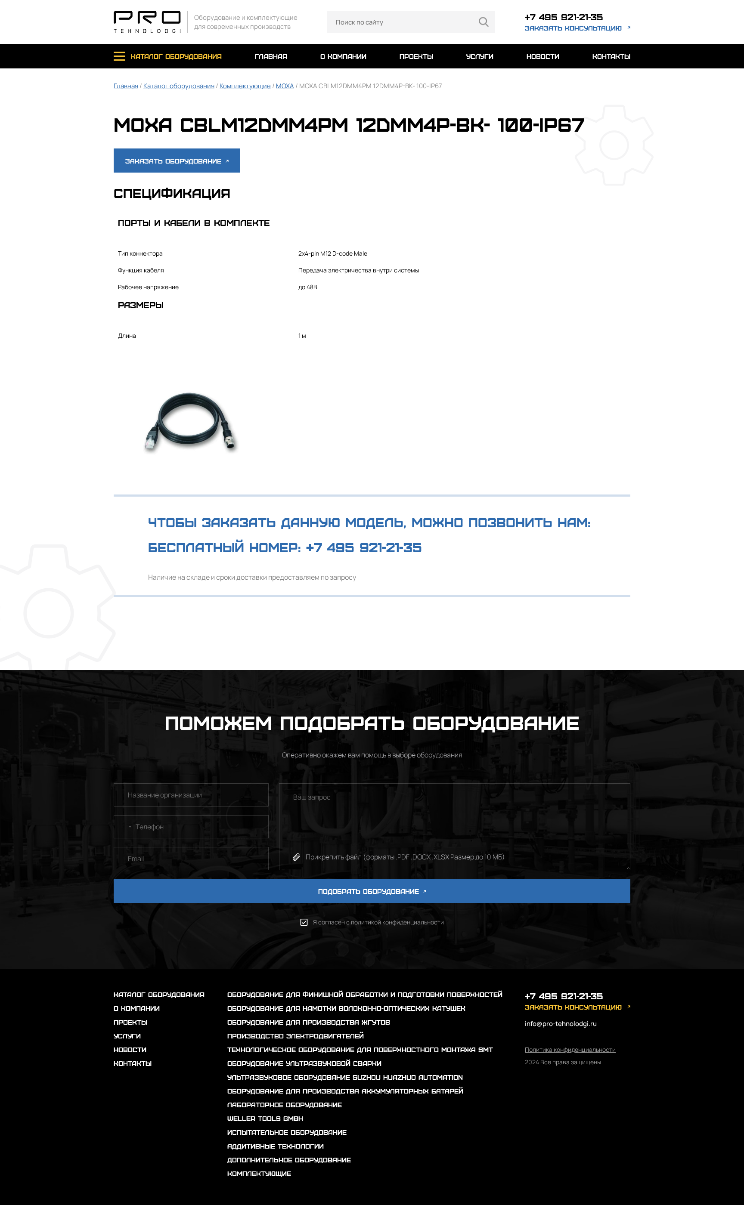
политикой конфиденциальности (397, 922)
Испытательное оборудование (287, 1132)
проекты (416, 56)
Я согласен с (378, 922)
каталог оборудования (176, 56)
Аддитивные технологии (275, 1145)
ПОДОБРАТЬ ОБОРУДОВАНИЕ (370, 891)
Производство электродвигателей (295, 1035)
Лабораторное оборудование (284, 1104)
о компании (343, 56)
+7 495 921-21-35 (564, 17)
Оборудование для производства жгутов (308, 1022)
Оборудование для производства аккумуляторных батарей (345, 1090)
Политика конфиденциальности (570, 1049)
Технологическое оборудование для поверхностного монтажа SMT (360, 1049)
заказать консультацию (573, 27)
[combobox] (124, 827)
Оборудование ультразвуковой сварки (304, 1063)
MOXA (285, 85)
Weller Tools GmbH (265, 1118)
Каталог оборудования (178, 85)
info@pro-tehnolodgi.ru (561, 1023)
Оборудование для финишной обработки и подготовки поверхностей (364, 994)
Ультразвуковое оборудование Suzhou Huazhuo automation (345, 1077)
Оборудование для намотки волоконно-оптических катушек (346, 1008)
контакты (611, 56)
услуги (479, 56)
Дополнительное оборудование (289, 1159)
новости (543, 56)
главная (271, 56)
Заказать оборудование (174, 160)
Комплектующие (245, 85)
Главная (126, 85)
